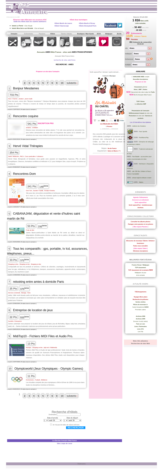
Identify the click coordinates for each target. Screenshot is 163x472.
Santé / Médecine (13, 156)
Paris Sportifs (143, 131)
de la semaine (140, 275)
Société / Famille (38, 190)
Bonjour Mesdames (26, 88)
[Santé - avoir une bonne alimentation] (13, 49)
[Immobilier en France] (64, 49)
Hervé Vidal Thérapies (28, 146)
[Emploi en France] (38, 49)
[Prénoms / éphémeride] (51, 49)
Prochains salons (140, 309)
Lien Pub (140, 331)
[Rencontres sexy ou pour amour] (103, 49)
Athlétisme (44, 380)
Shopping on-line (13, 264)
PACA (22, 156)
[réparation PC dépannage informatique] (25, 49)
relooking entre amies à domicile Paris (38, 281)
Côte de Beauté (28, 28)
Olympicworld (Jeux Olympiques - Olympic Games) (48, 368)
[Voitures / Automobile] (90, 49)
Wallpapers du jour (140, 272)
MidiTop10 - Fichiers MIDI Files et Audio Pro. (43, 336)
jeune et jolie (28, 99)
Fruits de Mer (30, 230)
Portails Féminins (49, 190)
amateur (21, 99)
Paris (29, 293)
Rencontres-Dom (24, 173)
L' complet (140, 76)
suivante (71, 82)
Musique (28, 347)
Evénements (30, 380)
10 (61, 82)
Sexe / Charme (12, 99)
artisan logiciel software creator (141, 177)
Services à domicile (14, 293)
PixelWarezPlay (144, 137)
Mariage (23, 293)
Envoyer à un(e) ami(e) (140, 321)
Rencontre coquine (25, 116)
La (140, 104)
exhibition (35, 127)
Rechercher (76, 428)
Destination (53, 414)
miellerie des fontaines (139, 126)
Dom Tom (29, 190)
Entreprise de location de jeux (33, 310)
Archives (140, 207)
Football (37, 380)
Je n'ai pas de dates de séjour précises (66, 425)
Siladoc (141, 182)
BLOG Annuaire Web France (142, 95)
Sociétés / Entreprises (15, 321)
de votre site (140, 113)
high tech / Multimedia (50, 347)
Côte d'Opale (22, 26)
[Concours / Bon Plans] (77, 49)
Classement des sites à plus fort (142, 92)
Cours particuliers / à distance (34, 156)
